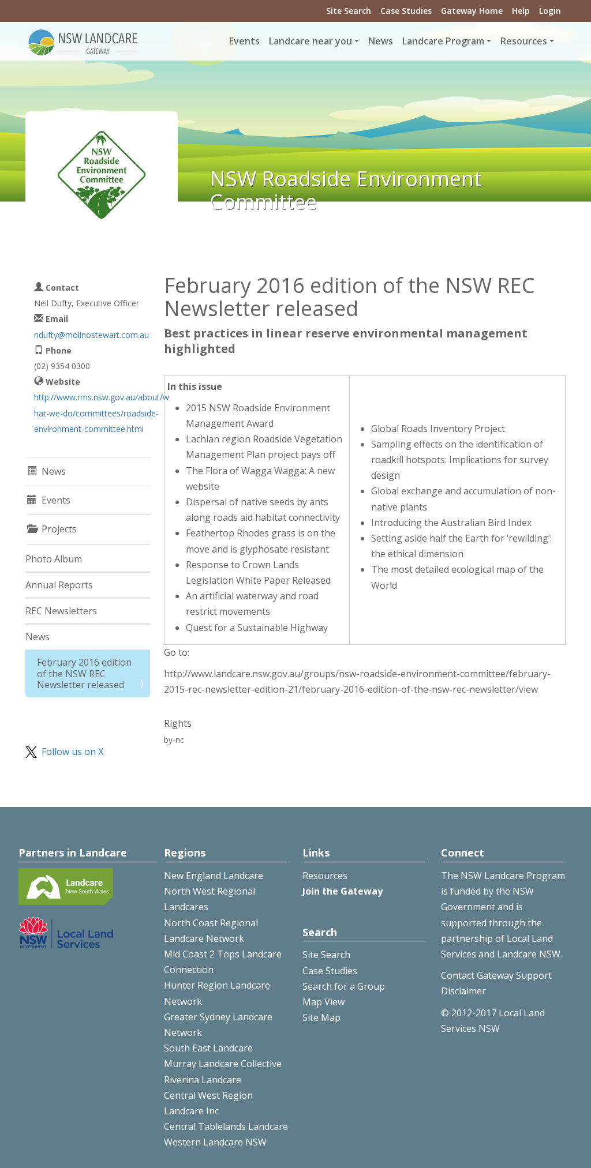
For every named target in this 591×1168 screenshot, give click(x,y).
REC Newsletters (61, 610)
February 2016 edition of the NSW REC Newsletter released (84, 673)
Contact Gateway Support (496, 975)
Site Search (348, 10)
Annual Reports (59, 585)
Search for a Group (343, 986)
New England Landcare (213, 875)
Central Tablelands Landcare (226, 1126)
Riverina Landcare (202, 1079)
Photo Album (53, 559)
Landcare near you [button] (310, 41)
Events (244, 41)
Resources (324, 875)
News (380, 41)
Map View (323, 1002)
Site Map (321, 1017)
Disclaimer (463, 991)
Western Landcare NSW (215, 1142)
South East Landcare (208, 1048)
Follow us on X (72, 751)
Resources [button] (523, 41)
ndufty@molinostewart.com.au (91, 334)
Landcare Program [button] (443, 41)
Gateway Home (472, 10)
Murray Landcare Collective (223, 1063)
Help (521, 10)
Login (550, 10)
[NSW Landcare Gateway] (83, 41)
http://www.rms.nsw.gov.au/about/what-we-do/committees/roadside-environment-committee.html (101, 413)
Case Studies (406, 10)
